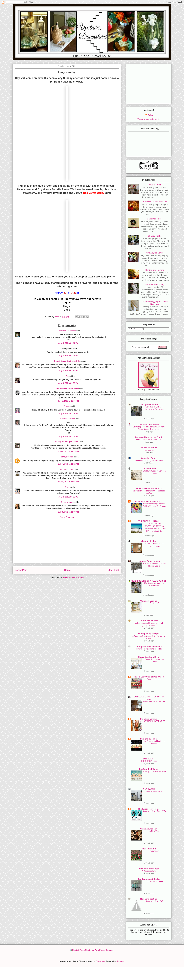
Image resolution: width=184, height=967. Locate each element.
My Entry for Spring (154, 253)
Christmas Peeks (154, 219)
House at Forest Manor (149, 561)
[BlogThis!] (78, 316)
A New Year (154, 831)
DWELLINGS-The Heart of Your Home (149, 698)
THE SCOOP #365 (149, 761)
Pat (67, 376)
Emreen (67, 406)
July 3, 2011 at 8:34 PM (68, 371)
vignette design (148, 541)
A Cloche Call (155, 185)
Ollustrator (100, 961)
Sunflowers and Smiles (149, 879)
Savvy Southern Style (148, 657)
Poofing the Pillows (148, 769)
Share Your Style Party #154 (154, 811)
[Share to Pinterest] (87, 316)
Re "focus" (154, 603)
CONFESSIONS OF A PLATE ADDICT (148, 581)
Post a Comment (67, 517)
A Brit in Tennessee (67, 331)
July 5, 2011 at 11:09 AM (68, 512)
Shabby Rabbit (154, 236)
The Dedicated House (148, 424)
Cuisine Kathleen (148, 829)
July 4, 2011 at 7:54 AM (68, 436)
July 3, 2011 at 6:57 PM (68, 343)
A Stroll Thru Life (148, 448)
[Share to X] (81, 316)
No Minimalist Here (149, 621)
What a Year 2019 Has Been (154, 701)
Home (67, 570)
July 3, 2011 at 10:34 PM (68, 401)
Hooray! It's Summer (154, 881)
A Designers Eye (149, 871)
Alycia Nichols (67, 502)
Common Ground (148, 601)
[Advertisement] (66, 543)
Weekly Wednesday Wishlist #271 (149, 460)
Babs (150, 115)
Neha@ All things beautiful (67, 442)
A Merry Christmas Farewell (154, 771)
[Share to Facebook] (84, 316)
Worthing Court (148, 458)
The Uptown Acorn (149, 404)
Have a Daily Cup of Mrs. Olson (149, 677)
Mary (67, 487)
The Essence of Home (148, 809)
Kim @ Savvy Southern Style (67, 361)
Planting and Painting (154, 270)
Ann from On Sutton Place (67, 389)
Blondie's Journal (148, 719)
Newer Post (21, 570)
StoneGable (149, 759)
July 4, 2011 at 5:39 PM (68, 497)
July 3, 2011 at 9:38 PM (68, 383)
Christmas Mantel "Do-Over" (155, 202)
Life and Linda (149, 468)
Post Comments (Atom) (73, 577)
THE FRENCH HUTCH (148, 521)
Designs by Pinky (148, 739)
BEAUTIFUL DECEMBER (154, 721)
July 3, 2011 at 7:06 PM (68, 356)
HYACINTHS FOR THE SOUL (148, 501)
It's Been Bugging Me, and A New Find (155, 302)
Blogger (120, 961)
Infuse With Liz (148, 849)
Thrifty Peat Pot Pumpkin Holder (148, 649)
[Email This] (76, 316)
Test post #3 (149, 450)
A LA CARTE (149, 789)
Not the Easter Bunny (154, 284)
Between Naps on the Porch (148, 437)
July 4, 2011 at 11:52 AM (68, 464)
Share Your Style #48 (154, 901)
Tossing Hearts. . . (154, 679)
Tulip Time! (154, 851)
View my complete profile (148, 119)
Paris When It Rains (154, 791)
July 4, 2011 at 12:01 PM (68, 482)
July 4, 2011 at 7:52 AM (68, 413)
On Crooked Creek (67, 419)
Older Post (113, 570)
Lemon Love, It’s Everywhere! (148, 440)
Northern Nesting (148, 899)
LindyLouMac (67, 457)
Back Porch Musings (149, 868)
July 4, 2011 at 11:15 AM (68, 451)
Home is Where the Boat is (149, 488)
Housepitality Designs (149, 633)
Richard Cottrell (67, 469)
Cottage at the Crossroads (149, 646)
